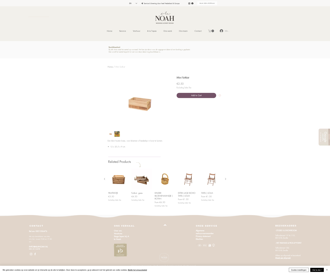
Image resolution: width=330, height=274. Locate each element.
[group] (165, 188)
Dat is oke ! (317, 270)
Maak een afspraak (283, 258)
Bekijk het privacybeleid (137, 270)
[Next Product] (225, 178)
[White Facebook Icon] (35, 254)
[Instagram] (189, 3)
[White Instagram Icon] (31, 254)
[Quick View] (118, 179)
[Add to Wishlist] (219, 95)
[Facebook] (192, 3)
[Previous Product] (104, 178)
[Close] (326, 270)
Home (110, 66)
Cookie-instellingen (299, 270)
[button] (211, 31)
